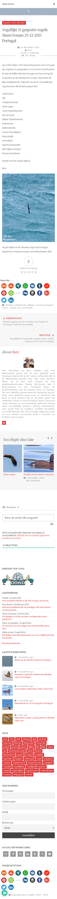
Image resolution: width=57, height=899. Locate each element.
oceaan (39, 305)
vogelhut (7, 767)
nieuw (30, 751)
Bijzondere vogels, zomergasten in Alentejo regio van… (35, 719)
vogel (38, 759)
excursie (42, 739)
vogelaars (48, 759)
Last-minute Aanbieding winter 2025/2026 (34, 689)
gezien (15, 747)
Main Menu (8, 4)
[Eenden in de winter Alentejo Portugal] (28, 458)
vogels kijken (17, 770)
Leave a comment (30, 53)
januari (23, 747)
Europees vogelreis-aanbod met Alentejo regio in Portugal (33, 675)
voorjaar (7, 774)
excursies (7, 743)
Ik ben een (7, 822)
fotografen (29, 743)
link (43, 747)
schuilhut (39, 755)
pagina (20, 755)
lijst (38, 747)
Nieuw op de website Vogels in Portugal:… (33, 660)
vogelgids (48, 763)
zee (19, 308)
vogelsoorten (32, 770)
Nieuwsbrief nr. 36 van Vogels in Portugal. (34, 703)
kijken (31, 305)
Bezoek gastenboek (11, 643)
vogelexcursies (34, 763)
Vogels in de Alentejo (14, 23)
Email (5, 812)
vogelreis (41, 767)
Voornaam (7, 791)
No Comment (13, 480)
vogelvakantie (46, 770)
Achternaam (8, 801)
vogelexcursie (19, 763)
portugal (48, 305)
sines (5, 308)
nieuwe (38, 751)
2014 (5, 739)
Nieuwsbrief (8, 755)
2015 (12, 739)
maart (50, 747)
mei (5, 751)
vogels (12, 308)
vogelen (6, 763)
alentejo (9, 305)
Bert (30, 50)
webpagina (18, 774)
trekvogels (29, 759)
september (8, 759)
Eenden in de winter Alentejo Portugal (24, 474)
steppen (18, 759)
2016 (18, 739)
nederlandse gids (17, 751)
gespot (6, 747)
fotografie (41, 743)
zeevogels (27, 308)
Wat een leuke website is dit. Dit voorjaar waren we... (26, 601)
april (34, 739)
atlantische (20, 305)
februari (18, 743)
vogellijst (31, 767)
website (28, 774)
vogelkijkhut (18, 767)
